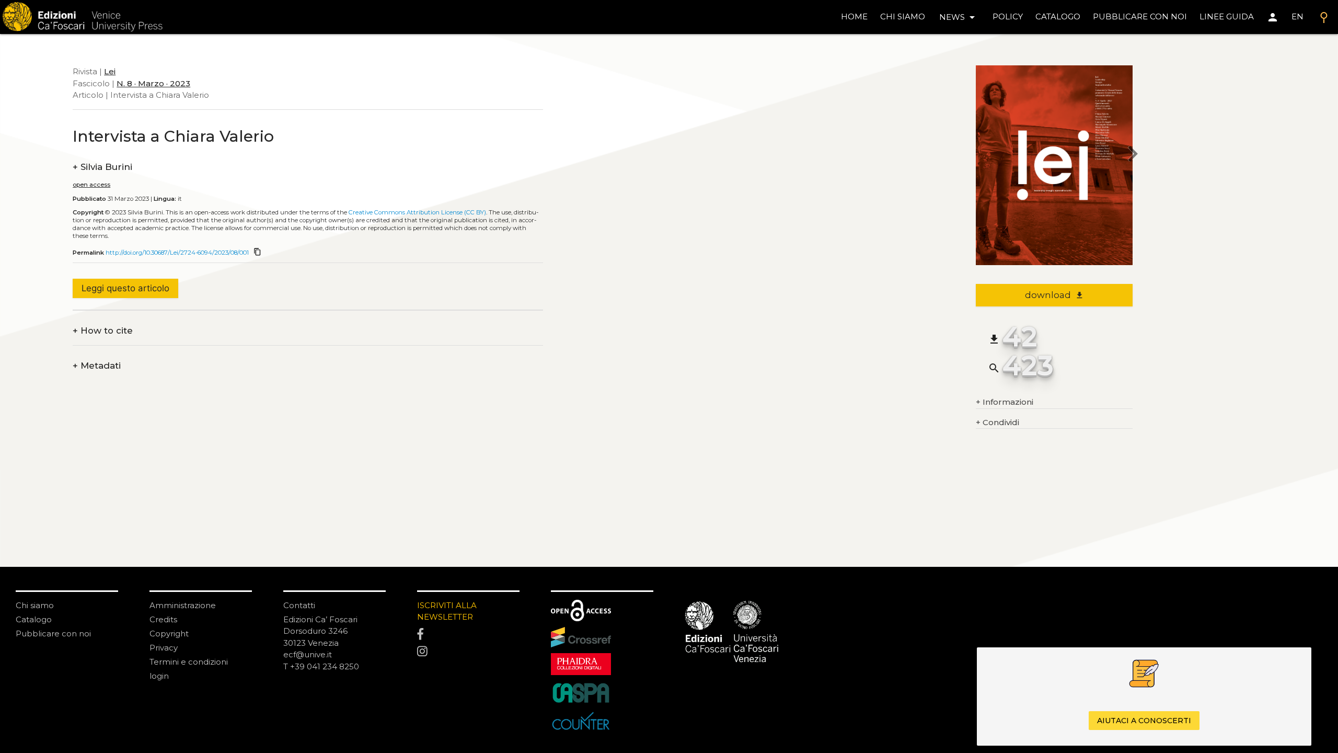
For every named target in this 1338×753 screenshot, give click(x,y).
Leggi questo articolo (125, 288)
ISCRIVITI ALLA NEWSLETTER (447, 611)
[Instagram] (468, 652)
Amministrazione (182, 605)
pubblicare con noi (1140, 16)
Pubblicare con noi (53, 633)
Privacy (163, 648)
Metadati (97, 366)
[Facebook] (468, 634)
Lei (110, 71)
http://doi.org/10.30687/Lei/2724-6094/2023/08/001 (177, 252)
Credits (163, 619)
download (1054, 295)
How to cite (103, 331)
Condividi (997, 422)
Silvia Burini (102, 167)
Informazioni (1004, 402)
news (958, 17)
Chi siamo (35, 605)
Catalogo (34, 619)
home (854, 16)
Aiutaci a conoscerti (1144, 720)
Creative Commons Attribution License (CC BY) (417, 212)
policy (1008, 16)
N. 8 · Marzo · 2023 (153, 83)
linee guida (1226, 16)
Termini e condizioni (188, 662)
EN (1297, 16)
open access (91, 184)
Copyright (169, 633)
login (159, 676)
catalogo (1057, 16)
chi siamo (902, 16)
